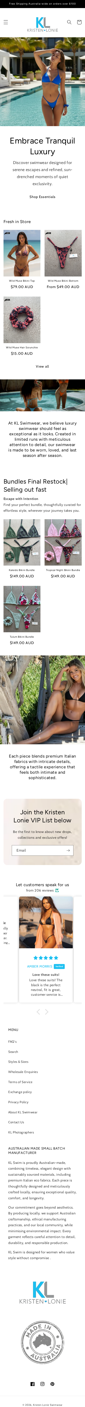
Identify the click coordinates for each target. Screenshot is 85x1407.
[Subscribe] (68, 850)
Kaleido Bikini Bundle (22, 570)
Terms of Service (20, 1082)
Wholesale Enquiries (23, 1072)
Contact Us (16, 1122)
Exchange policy (20, 1092)
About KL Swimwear (22, 1112)
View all (42, 366)
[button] (6, 22)
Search (13, 1052)
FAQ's (12, 1042)
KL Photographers (21, 1132)
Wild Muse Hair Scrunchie (22, 347)
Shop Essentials (43, 197)
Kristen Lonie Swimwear (48, 1404)
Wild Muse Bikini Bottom (63, 280)
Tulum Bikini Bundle (22, 636)
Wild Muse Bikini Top (22, 280)
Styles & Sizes (18, 1062)
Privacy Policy (18, 1102)
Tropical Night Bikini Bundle (63, 570)
